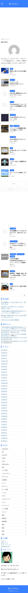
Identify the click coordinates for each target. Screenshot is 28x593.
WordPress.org (5, 546)
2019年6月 (4, 427)
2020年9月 (4, 388)
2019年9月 (4, 419)
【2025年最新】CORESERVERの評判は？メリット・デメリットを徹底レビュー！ (13, 311)
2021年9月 (4, 377)
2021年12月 (4, 375)
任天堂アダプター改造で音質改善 (10, 320)
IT (22, 328)
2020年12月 (4, 383)
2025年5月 (4, 353)
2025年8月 (4, 350)
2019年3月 (4, 430)
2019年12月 (4, 410)
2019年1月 (4, 435)
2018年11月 (4, 441)
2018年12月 (4, 438)
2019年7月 (4, 424)
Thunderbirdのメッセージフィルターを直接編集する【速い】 (18, 106)
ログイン (3, 541)
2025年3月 (4, 355)
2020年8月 (4, 391)
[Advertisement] (14, 22)
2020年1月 (4, 408)
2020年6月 (4, 397)
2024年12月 (4, 361)
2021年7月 (4, 380)
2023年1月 (4, 372)
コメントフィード (6, 544)
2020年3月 (4, 405)
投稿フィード (4, 543)
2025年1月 (4, 358)
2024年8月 (4, 369)
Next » (14, 183)
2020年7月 (4, 394)
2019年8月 (4, 421)
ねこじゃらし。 (14, 4)
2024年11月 (4, 364)
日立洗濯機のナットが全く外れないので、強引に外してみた (18, 232)
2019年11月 (4, 413)
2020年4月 (4, 402)
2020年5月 (4, 399)
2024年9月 (4, 366)
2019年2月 (4, 432)
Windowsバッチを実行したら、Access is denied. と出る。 (18, 245)
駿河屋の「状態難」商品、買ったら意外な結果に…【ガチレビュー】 (18, 275)
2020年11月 (4, 386)
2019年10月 (4, 416)
